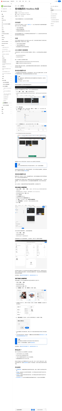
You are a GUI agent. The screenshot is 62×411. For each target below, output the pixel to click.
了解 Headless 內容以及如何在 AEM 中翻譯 (7, 94)
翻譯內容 (29, 24)
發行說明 (3, 16)
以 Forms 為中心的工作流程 (5, 33)
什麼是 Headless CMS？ (5, 47)
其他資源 (25, 170)
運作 (2, 111)
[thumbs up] (32, 410)
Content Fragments (23, 14)
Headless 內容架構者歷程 (6, 84)
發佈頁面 (17, 374)
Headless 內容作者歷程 (6, 105)
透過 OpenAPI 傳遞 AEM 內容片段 (6, 69)
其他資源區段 (32, 342)
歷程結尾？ (52, 23)
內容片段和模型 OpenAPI (6, 71)
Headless (18, 14)
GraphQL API (28, 14)
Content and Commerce (5, 41)
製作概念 (17, 372)
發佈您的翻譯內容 (53, 15)
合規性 (2, 113)
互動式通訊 (3, 31)
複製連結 (57, 6)
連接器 (2, 109)
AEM (18, 5)
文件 (16, 5)
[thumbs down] (34, 410)
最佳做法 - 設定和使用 (5, 54)
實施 (2, 107)
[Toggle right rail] (51, 3)
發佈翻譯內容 (6, 102)
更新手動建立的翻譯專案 (55, 21)
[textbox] (6, 9)
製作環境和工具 (19, 377)
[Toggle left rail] (11, 3)
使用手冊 (22, 5)
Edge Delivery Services (5, 43)
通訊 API (3, 35)
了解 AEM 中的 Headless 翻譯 (7, 89)
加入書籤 (53, 6)
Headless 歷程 (4, 80)
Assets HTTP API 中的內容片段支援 (6, 74)
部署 (2, 78)
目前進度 (52, 10)
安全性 (2, 18)
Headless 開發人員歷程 (6, 82)
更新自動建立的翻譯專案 (55, 19)
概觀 (2, 14)
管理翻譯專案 (18, 369)
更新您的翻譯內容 (53, 17)
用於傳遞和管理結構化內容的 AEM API (6, 64)
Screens (3, 39)
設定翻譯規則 (5, 98)
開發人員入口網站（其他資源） (6, 52)
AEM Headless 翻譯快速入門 (7, 92)
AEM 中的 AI (3, 37)
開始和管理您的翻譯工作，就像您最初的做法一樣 (28, 275)
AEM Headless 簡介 (5, 49)
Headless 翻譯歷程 (5, 86)
